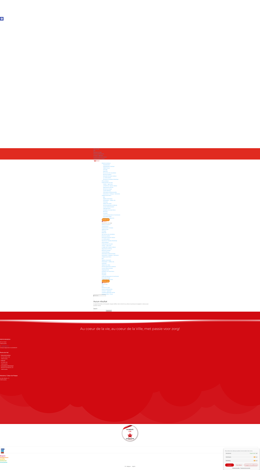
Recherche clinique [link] (107, 189)
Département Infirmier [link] (108, 187)
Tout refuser (239, 465)
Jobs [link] (94, 150)
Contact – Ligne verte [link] (108, 184)
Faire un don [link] (96, 149)
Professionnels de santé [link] (107, 182)
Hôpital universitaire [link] (107, 198)
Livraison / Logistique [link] (98, 155)
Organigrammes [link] (106, 208)
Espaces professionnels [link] (98, 153)
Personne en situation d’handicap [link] (110, 179)
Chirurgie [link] (105, 169)
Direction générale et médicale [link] (110, 205)
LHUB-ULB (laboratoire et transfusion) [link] (111, 215)
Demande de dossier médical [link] (109, 176)
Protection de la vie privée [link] (245, 468)
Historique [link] (105, 202)
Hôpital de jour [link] (106, 168)
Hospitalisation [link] (106, 164)
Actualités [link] (105, 213)
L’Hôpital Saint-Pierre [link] (106, 195)
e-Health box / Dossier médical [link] (110, 185)
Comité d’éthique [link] (107, 190)
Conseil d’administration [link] (108, 206)
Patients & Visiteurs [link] (106, 163)
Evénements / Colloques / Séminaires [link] (111, 193)
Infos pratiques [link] (105, 181)
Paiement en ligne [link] (97, 152)
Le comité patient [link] (107, 177)
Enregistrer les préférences (251, 465)
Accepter (229, 465)
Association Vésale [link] (107, 216)
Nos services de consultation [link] (109, 173)
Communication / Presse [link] (98, 158)
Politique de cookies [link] (236, 468)
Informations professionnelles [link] (110, 192)
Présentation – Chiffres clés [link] (109, 200)
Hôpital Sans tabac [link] (107, 203)
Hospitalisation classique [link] (108, 166)
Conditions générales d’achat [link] (100, 157)
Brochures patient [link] (107, 174)
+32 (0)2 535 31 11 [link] (5, 346)
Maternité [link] (105, 171)
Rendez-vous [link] (105, 219)
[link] (2, 19)
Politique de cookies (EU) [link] (108, 218)
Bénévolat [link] (105, 211)
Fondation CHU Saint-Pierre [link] (109, 210)
